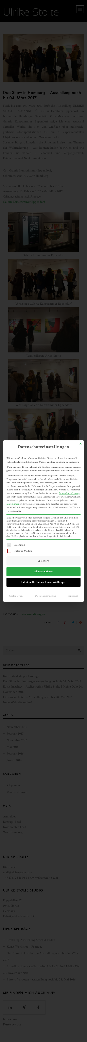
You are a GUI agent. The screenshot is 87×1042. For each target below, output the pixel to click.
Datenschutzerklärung (69, 493)
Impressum (73, 595)
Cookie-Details (16, 595)
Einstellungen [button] (12, 503)
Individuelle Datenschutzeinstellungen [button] (43, 582)
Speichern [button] (43, 561)
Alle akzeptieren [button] (43, 571)
